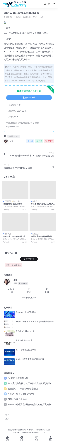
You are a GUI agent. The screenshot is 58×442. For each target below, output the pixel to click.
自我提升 (35, 201)
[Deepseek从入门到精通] (9, 314)
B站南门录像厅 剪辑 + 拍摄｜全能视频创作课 (35, 321)
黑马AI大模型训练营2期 (26, 349)
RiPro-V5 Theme (28, 430)
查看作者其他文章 (29, 298)
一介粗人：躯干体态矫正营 (14, 236)
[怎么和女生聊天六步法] (9, 333)
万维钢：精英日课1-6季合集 (21, 393)
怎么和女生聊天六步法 (25, 331)
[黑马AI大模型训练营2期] (9, 352)
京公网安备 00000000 (37, 432)
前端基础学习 (13, 136)
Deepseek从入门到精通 (26, 312)
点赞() (50, 141)
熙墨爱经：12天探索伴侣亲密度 (23, 388)
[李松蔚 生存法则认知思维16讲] (43, 190)
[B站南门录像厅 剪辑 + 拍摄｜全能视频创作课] (9, 324)
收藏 (40, 141)
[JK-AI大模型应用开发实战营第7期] (9, 361)
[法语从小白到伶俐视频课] (43, 222)
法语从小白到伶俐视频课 (41, 236)
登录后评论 (30, 259)
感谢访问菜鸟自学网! (18, 399)
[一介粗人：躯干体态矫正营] (15, 222)
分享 (31, 141)
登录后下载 (30, 97)
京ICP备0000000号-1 (21, 432)
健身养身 (7, 234)
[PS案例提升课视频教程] (15, 190)
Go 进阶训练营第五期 (18, 378)
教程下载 (21, 17)
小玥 (11, 141)
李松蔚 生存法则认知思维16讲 (42, 204)
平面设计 (7, 201)
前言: (7, 415)
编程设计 (28, 17)
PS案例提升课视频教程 (12, 203)
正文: (7, 418)
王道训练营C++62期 (24, 340)
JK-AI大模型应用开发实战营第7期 (30, 359)
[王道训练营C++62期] (9, 342)
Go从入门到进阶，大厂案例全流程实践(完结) (29, 383)
